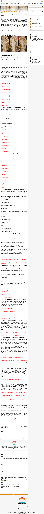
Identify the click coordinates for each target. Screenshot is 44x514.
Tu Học (33, 3)
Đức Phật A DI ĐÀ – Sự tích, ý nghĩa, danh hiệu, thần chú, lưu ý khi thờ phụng (37, 27)
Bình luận (13, 438)
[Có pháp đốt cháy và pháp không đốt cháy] (30, 35)
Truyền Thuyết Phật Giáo (5, 3)
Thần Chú (20, 3)
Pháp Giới (3, 12)
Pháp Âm (16, 3)
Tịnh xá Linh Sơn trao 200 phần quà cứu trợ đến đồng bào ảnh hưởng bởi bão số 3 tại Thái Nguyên (37, 61)
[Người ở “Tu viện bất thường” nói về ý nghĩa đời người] (2, 487)
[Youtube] (41, 3)
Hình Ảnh (36, 3)
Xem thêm (31, 29)
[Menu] (43, 1)
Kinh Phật (12, 3)
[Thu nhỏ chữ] (1, 17)
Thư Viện (28, 3)
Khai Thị (25, 3)
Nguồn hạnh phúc (34, 36)
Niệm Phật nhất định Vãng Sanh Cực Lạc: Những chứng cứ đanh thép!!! (12, 11)
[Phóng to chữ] (3, 17)
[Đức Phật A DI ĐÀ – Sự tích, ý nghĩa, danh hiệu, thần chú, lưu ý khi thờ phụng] (30, 27)
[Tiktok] (42, 3)
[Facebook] (40, 3)
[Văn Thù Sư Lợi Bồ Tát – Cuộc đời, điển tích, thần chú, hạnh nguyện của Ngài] (30, 24)
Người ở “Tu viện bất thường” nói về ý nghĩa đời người (11, 486)
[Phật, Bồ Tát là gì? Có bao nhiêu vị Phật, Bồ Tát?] (30, 22)
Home (2, 11)
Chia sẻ (23, 438)
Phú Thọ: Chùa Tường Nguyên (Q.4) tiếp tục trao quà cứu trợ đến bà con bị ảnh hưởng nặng (37, 59)
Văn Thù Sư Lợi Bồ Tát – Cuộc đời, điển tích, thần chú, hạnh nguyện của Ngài (37, 24)
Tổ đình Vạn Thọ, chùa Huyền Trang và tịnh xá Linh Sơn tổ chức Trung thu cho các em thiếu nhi (37, 39)
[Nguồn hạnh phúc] (2, 457)
